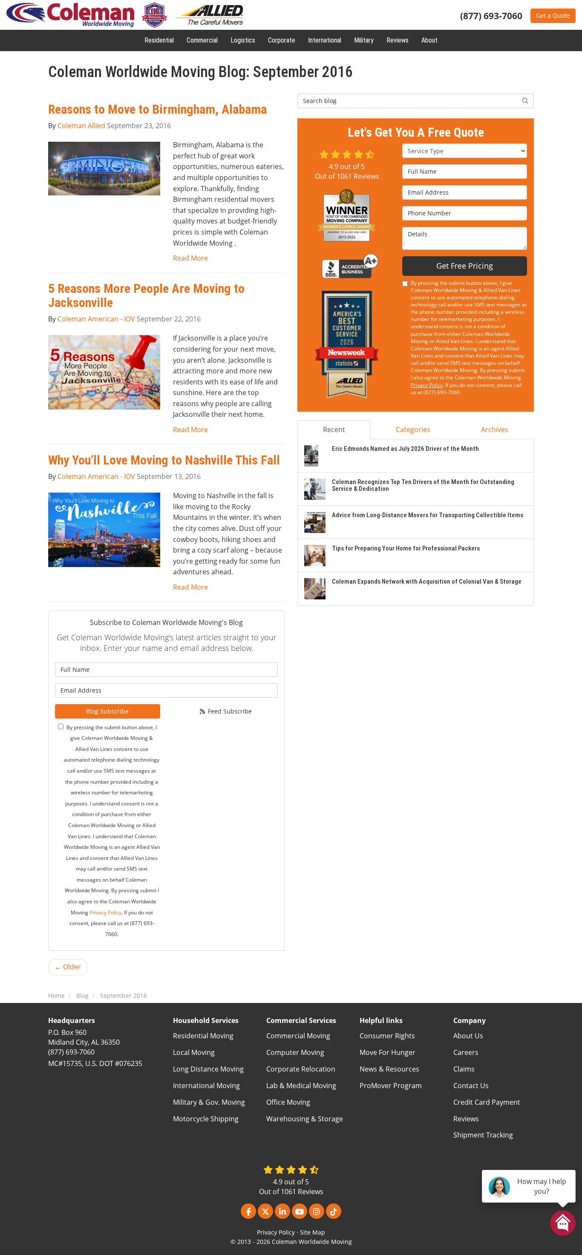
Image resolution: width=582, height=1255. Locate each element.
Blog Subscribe (107, 711)
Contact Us (471, 1085)
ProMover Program (391, 1085)
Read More (190, 258)
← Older (68, 966)
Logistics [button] (242, 40)
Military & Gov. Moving (209, 1102)
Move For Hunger (387, 1052)
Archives (494, 429)
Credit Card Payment (486, 1102)
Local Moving (194, 1052)
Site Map (312, 1232)
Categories (413, 429)
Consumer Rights (387, 1035)
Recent (334, 429)
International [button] (324, 40)
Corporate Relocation (300, 1069)
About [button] (429, 40)
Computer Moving (295, 1052)
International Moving (206, 1085)
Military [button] (364, 40)
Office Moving (288, 1102)
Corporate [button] (281, 40)
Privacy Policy (105, 912)
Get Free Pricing (464, 266)
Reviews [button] (397, 40)
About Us (468, 1035)
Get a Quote (553, 15)
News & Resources (389, 1069)
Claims (464, 1069)
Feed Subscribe (229, 711)
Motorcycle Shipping (206, 1118)
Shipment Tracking (483, 1135)
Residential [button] (159, 40)
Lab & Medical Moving (301, 1085)
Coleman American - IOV (96, 319)
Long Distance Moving (208, 1069)
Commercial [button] (202, 40)
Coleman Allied (81, 125)
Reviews (466, 1118)
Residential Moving (203, 1035)
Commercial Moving (298, 1035)
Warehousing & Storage (304, 1118)
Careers (465, 1052)
